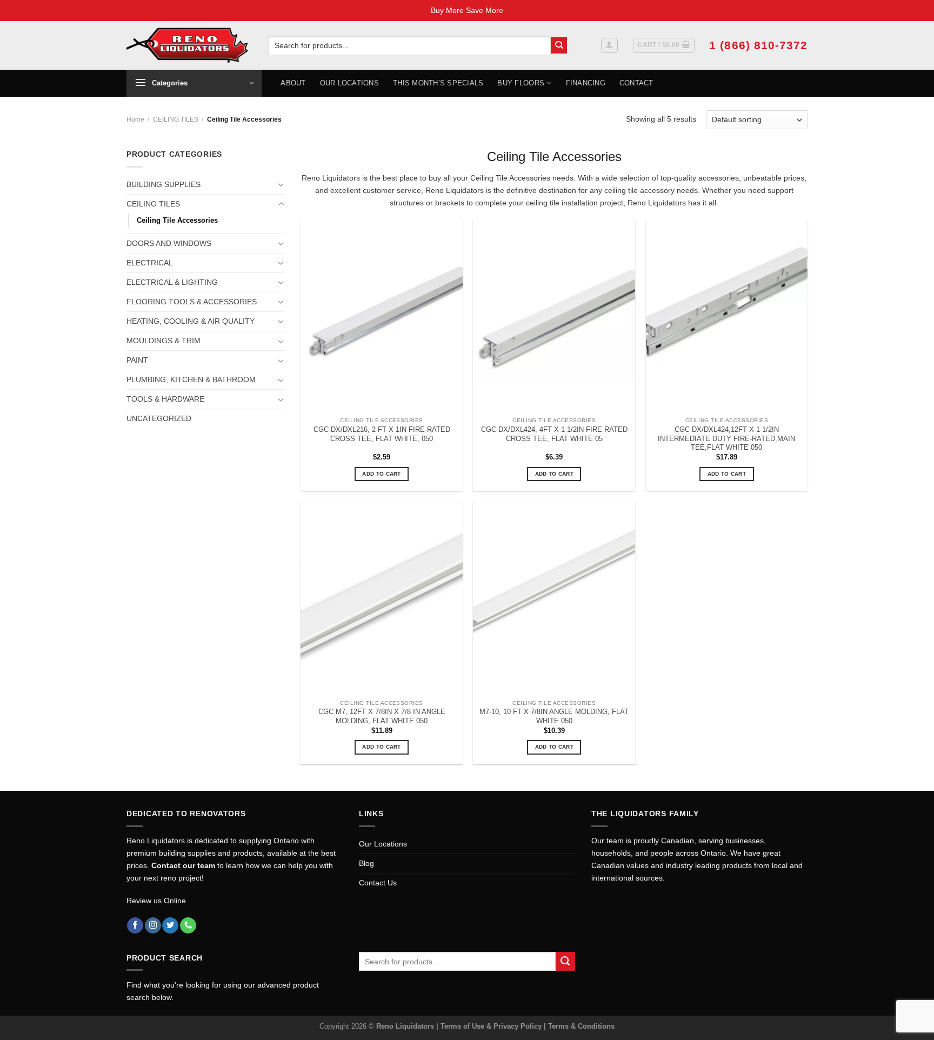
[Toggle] (281, 184)
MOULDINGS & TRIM (163, 340)
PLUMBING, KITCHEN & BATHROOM (191, 379)
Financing (585, 83)
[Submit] (559, 45)
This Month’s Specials (438, 83)
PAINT (137, 360)
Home (135, 119)
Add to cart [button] (381, 474)
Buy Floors (520, 83)
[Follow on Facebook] (135, 925)
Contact (636, 83)
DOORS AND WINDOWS (168, 243)
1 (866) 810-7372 (758, 45)
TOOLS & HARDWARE (165, 399)
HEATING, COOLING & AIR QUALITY (190, 321)
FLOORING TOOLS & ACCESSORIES (191, 301)
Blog (366, 863)
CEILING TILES (175, 119)
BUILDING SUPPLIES (163, 184)
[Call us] (188, 925)
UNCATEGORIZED (158, 418)
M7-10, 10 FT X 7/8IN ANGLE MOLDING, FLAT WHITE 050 (554, 716)
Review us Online (156, 900)
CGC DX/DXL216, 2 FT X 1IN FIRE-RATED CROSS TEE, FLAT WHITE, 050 (381, 434)
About (293, 83)
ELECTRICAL (149, 262)
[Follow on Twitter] (170, 925)
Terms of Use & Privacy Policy (492, 1026)
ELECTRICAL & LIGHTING (172, 282)
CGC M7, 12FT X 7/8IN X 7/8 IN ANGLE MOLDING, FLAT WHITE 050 (381, 716)
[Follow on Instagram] (153, 925)
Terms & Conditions (581, 1026)
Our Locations (349, 83)
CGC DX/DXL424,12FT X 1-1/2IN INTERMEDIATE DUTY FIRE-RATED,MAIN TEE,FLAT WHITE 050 (726, 438)
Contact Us (378, 882)
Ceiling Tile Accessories (177, 220)
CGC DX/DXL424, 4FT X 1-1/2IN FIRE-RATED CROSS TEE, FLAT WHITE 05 (554, 434)
